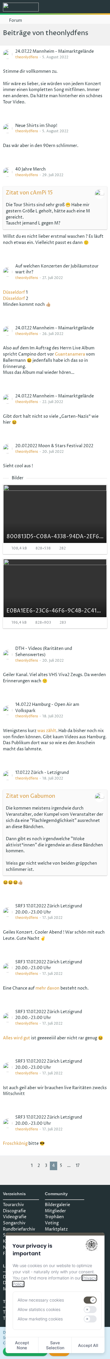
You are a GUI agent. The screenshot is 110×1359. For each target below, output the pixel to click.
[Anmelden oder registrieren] (88, 7)
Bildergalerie (57, 1205)
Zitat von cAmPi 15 (29, 192)
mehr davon (47, 988)
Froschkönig (15, 1143)
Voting (52, 1223)
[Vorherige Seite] (23, 1166)
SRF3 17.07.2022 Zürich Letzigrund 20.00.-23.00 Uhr (48, 909)
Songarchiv (14, 1223)
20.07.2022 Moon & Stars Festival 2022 (54, 446)
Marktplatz (56, 1229)
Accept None (22, 1345)
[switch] (90, 1300)
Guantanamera (70, 354)
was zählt (46, 731)
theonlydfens (26, 57)
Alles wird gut (16, 1038)
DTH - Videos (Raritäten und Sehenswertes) (43, 652)
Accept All (88, 1345)
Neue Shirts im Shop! (36, 125)
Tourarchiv (13, 1205)
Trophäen (54, 1217)
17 (77, 1165)
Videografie (14, 1217)
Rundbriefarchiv (19, 1229)
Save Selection (55, 1345)
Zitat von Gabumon (30, 796)
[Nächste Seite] (86, 1166)
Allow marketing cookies (40, 1318)
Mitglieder (55, 1211)
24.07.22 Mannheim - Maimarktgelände (54, 51)
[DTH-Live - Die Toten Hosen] (21, 7)
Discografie (14, 1211)
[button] (73, 7)
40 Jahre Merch (30, 169)
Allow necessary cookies (41, 1299)
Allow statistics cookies (39, 1309)
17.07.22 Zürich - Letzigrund (42, 772)
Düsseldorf (14, 292)
